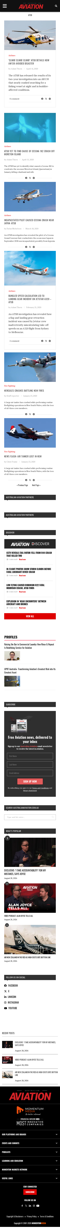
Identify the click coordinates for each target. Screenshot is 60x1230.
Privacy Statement (30, 790)
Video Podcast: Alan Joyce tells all (18, 915)
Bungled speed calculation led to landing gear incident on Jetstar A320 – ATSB (30, 299)
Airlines (12, 55)
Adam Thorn (16, 68)
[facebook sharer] (42, 98)
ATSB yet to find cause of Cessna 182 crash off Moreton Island (29, 152)
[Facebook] (22, 1205)
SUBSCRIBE (30, 1191)
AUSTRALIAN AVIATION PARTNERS (20, 497)
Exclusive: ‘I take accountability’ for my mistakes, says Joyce (25, 872)
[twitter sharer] (46, 98)
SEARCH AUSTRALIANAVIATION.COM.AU (22, 807)
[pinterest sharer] (50, 98)
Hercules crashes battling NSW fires (24, 390)
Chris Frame (12, 461)
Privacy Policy (32, 1216)
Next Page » (36, 485)
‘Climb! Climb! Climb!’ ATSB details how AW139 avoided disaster (29, 62)
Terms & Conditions (47, 1216)
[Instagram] (34, 1205)
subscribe (10, 704)
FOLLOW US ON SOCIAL (15, 977)
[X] (26, 1205)
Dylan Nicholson (14, 228)
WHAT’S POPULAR (13, 831)
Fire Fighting (9, 386)
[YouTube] (37, 1205)
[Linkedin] (30, 1205)
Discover (10, 532)
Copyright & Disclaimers (15, 1216)
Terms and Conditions (40, 788)
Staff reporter (13, 395)
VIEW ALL (30, 616)
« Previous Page (22, 485)
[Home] (30, 1095)
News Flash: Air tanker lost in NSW (23, 456)
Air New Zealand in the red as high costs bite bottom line (27, 957)
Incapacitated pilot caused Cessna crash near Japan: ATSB (29, 221)
